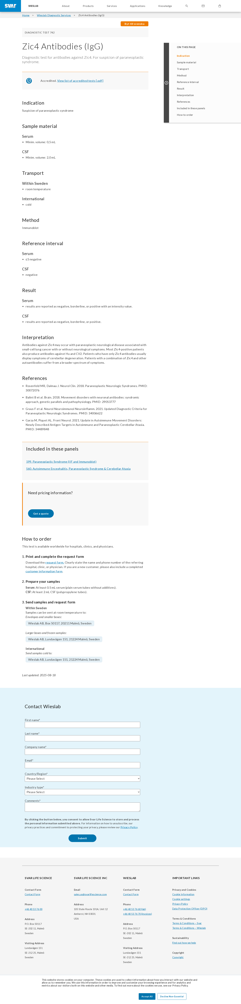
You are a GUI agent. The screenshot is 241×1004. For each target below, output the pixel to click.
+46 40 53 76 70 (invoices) (137, 914)
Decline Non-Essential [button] (172, 996)
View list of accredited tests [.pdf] (80, 80)
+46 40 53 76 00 (33, 909)
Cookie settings (181, 899)
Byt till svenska (134, 23)
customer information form (44, 571)
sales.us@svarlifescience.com (90, 894)
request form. (54, 562)
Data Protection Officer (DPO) (189, 908)
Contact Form (32, 894)
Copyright (178, 957)
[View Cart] (219, 6)
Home (26, 15)
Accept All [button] (147, 996)
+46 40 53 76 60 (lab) (134, 909)
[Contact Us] (203, 6)
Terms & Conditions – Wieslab (189, 928)
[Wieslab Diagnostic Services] (33, 6)
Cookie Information (183, 894)
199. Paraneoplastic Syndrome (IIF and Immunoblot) (61, 461)
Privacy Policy (129, 827)
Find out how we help (184, 942)
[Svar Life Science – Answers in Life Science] (10, 6)
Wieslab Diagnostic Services (54, 15)
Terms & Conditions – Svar (187, 923)
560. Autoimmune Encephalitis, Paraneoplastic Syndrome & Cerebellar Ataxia (78, 468)
